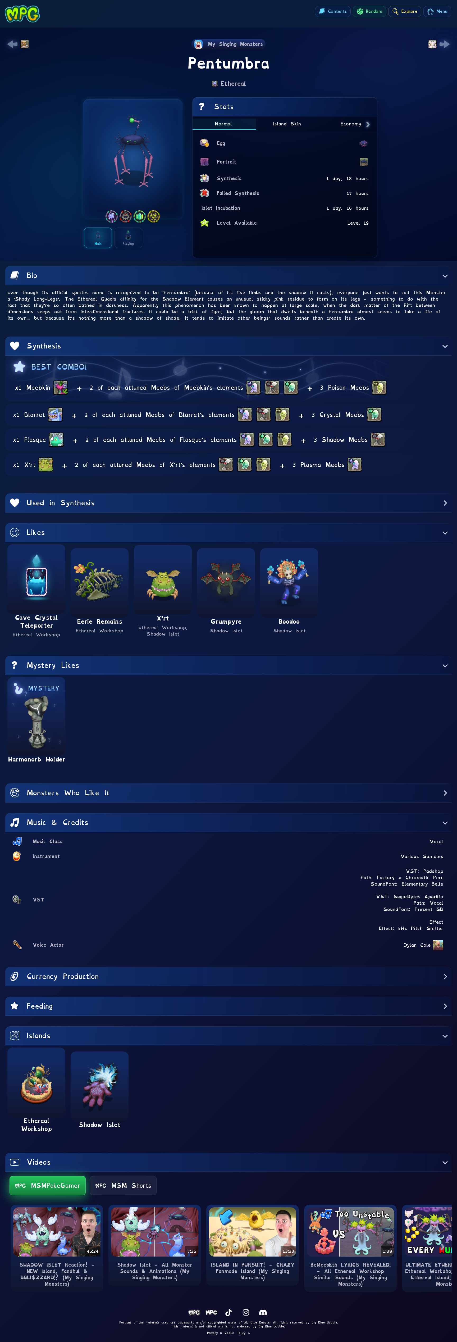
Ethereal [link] (233, 83)
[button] (228, 275)
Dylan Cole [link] (417, 945)
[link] (12, 44)
